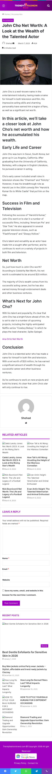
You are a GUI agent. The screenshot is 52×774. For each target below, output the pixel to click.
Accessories (16, 14)
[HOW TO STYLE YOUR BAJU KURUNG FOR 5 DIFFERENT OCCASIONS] (10, 705)
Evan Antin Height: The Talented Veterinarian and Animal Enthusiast (38, 492)
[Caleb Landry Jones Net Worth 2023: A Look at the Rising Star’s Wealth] (13, 448)
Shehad (9, 43)
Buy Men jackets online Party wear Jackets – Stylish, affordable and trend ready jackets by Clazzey (24, 669)
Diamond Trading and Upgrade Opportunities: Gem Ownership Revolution (34, 720)
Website (6, 580)
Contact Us (33, 763)
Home (7, 14)
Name (5, 558)
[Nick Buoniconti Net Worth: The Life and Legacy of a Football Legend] (13, 479)
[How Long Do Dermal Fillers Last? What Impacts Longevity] (10, 686)
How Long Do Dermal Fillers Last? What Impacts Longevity (34, 683)
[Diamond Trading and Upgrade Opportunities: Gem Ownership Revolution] (10, 725)
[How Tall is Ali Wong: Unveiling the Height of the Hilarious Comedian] (38, 448)
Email (5, 569)
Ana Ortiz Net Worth (12, 339)
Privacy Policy (20, 763)
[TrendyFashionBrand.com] (26, 5)
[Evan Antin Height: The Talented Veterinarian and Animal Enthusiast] (38, 479)
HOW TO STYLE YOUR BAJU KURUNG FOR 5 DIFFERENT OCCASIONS (34, 700)
